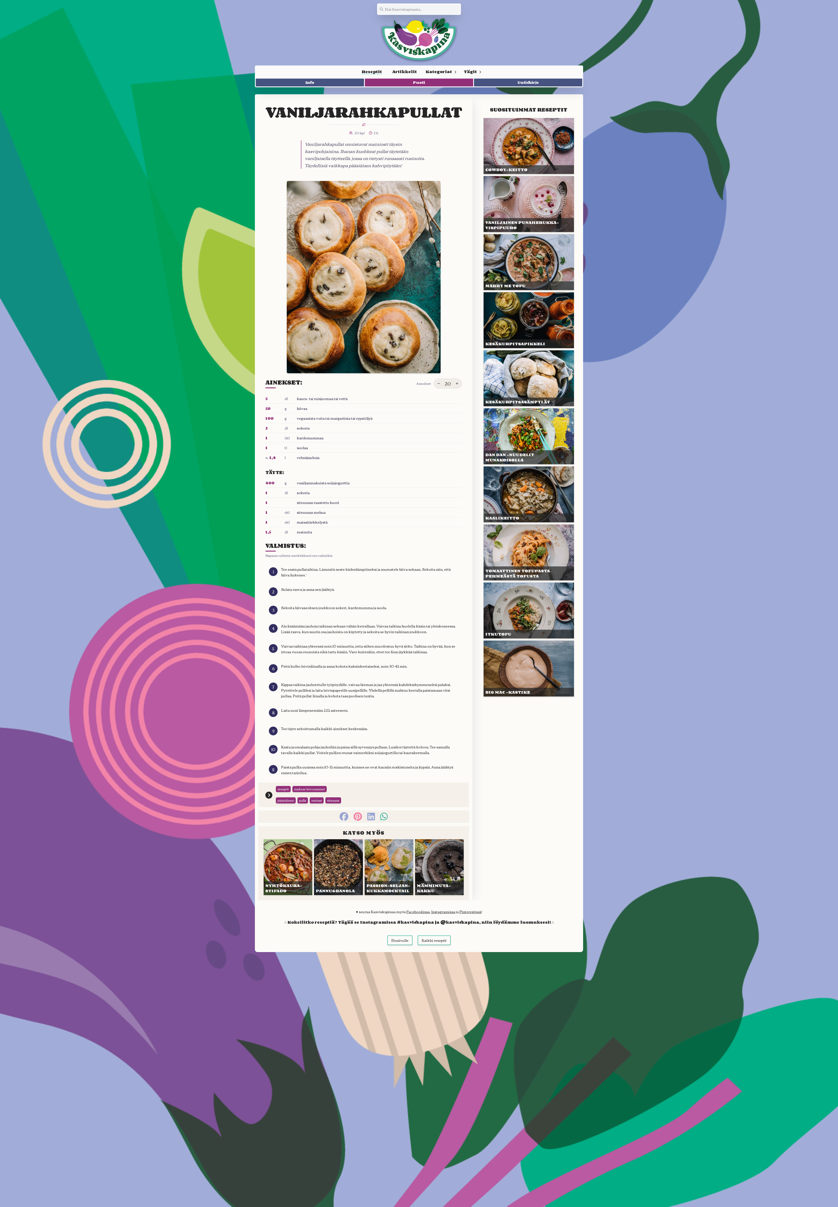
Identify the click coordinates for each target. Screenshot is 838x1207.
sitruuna (333, 800)
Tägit (470, 71)
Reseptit (372, 71)
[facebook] (344, 816)
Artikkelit (404, 71)
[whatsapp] (384, 816)
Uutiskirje (528, 82)
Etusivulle (400, 940)
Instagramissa (443, 911)
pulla (302, 800)
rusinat (316, 800)
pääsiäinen (286, 800)
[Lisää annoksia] (457, 383)
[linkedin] (371, 816)
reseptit (283, 789)
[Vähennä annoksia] (439, 383)
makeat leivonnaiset (309, 789)
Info (310, 82)
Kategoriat (439, 71)
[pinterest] (358, 816)
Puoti (419, 82)
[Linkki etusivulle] (419, 39)
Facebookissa (418, 911)
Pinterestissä (470, 911)
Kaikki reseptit (434, 940)
